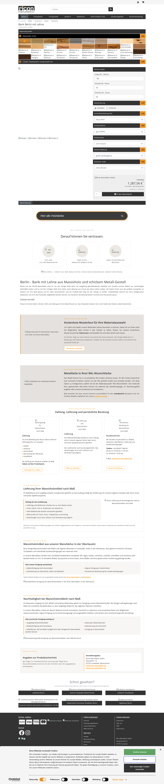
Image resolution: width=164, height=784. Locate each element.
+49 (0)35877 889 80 (120, 448)
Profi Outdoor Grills (98, 17)
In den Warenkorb (124, 194)
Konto (85, 744)
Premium (112, 108)
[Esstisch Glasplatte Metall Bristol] (82, 689)
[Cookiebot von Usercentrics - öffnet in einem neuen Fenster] (14, 779)
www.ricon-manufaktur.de (96, 668)
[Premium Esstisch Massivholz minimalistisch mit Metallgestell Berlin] (38, 701)
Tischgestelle (53, 17)
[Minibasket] (143, 2)
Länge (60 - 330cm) (102, 74)
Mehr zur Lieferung (72, 468)
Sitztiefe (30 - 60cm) (102, 83)
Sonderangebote (117, 17)
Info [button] (142, 103)
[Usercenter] (138, 2)
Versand (86, 721)
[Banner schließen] (160, 749)
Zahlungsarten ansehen (32, 470)
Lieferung (68, 434)
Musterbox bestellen (74, 348)
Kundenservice (113, 435)
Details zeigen (118, 780)
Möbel (24, 17)
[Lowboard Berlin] (38, 689)
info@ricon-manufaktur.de (122, 459)
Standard (100, 108)
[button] (82, 36)
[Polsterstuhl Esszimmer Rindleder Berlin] (82, 700)
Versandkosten (139, 186)
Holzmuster (84, 333)
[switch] (64, 779)
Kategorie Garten (100, 396)
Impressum (119, 721)
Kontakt (86, 736)
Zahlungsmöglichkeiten (91, 723)
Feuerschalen (75, 577)
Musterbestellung (136, 17)
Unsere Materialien (90, 726)
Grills (68, 577)
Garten (67, 17)
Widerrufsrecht (88, 729)
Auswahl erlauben (140, 759)
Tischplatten (38, 17)
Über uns (119, 723)
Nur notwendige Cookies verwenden (139, 768)
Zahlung (26, 435)
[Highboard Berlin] (125, 700)
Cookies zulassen (140, 752)
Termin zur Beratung (115, 468)
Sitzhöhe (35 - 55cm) (102, 93)
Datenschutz (120, 729)
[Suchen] (110, 9)
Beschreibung (25, 203)
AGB (117, 726)
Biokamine (81, 17)
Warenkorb (87, 742)
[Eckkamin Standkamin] (125, 689)
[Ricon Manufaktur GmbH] (105, 177)
